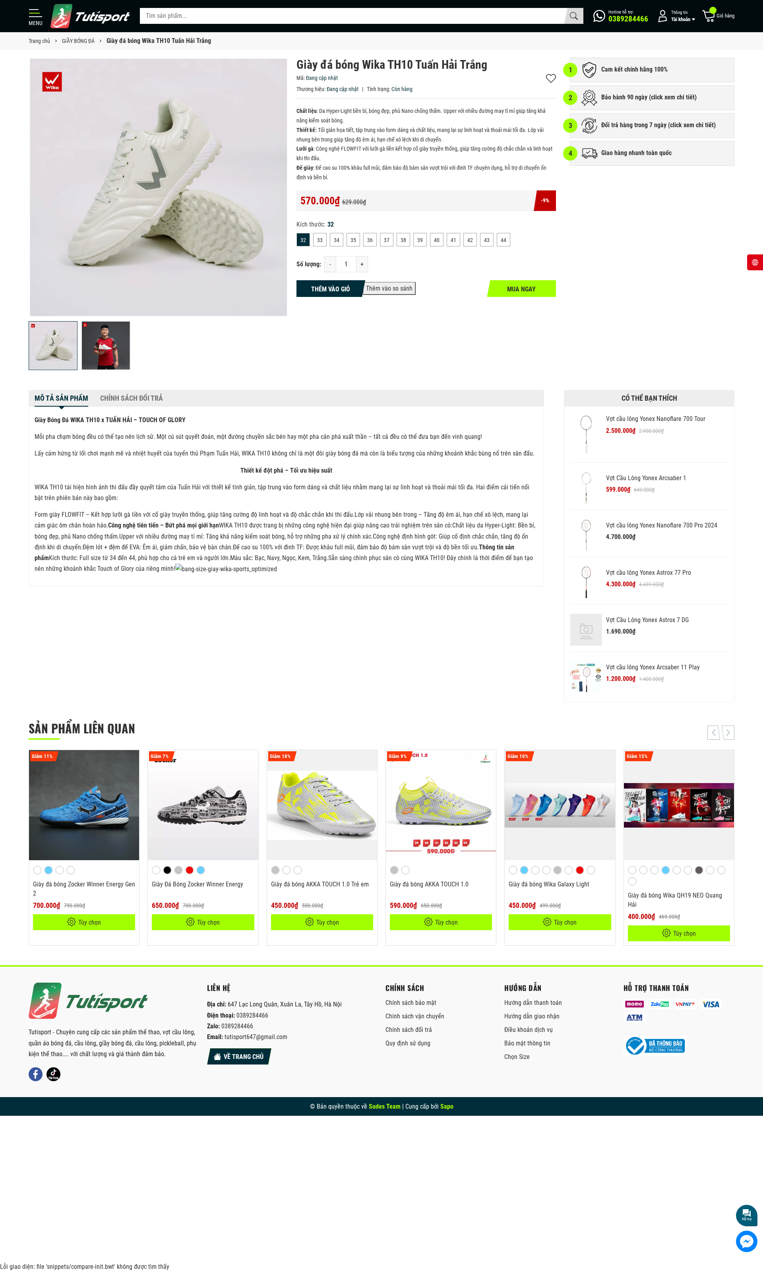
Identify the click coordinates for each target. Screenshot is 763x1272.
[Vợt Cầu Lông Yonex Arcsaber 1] (586, 488)
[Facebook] (36, 1074)
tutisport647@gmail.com (256, 1037)
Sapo (446, 1106)
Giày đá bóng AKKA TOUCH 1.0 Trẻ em (320, 884)
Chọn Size (517, 1057)
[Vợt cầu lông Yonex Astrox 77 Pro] (586, 582)
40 (437, 240)
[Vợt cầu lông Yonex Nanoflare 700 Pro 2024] (586, 535)
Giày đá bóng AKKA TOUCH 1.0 (429, 884)
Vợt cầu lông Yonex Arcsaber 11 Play (653, 667)
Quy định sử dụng (407, 1043)
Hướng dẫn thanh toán (533, 1002)
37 (386, 240)
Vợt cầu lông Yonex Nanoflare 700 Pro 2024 (661, 525)
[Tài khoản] (674, 16)
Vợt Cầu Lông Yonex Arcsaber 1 (646, 478)
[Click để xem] (159, 188)
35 (353, 240)
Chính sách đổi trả (408, 1030)
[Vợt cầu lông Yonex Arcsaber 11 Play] (586, 677)
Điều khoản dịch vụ (528, 1030)
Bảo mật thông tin (527, 1043)
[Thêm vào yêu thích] (132, 761)
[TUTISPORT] (88, 1001)
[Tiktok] (53, 1074)
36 (370, 240)
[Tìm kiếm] (573, 16)
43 (487, 240)
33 (320, 240)
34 (336, 240)
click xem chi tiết (673, 97)
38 (403, 240)
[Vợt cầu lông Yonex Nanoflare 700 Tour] (586, 434)
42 (470, 240)
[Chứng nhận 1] (655, 1045)
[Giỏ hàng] (717, 16)
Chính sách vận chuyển (414, 1016)
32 (303, 240)
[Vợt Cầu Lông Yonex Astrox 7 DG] (586, 630)
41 (453, 240)
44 (503, 240)
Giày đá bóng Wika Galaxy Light (549, 884)
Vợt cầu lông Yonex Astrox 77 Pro (648, 572)
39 (420, 240)
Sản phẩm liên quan (82, 728)
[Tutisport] (90, 16)
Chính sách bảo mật (410, 1002)
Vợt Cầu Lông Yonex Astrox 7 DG (647, 620)
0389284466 (252, 1015)
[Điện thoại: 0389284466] (620, 16)
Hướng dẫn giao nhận (532, 1016)
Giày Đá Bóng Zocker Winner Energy (197, 884)
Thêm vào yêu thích (551, 78)
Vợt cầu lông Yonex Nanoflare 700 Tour (655, 419)
